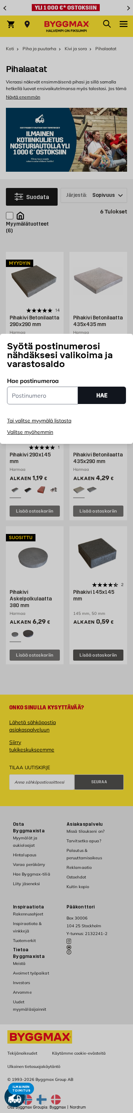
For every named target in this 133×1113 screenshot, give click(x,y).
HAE (102, 395)
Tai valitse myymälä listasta (39, 420)
